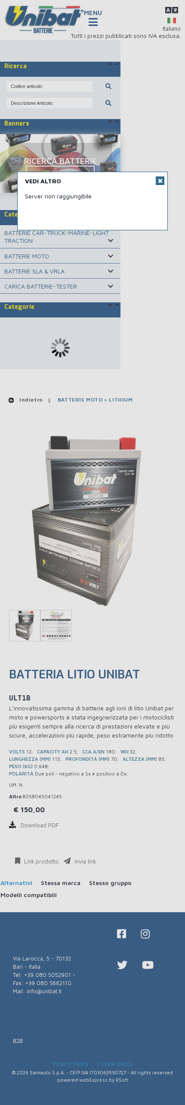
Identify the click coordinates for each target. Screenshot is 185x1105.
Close (160, 180)
